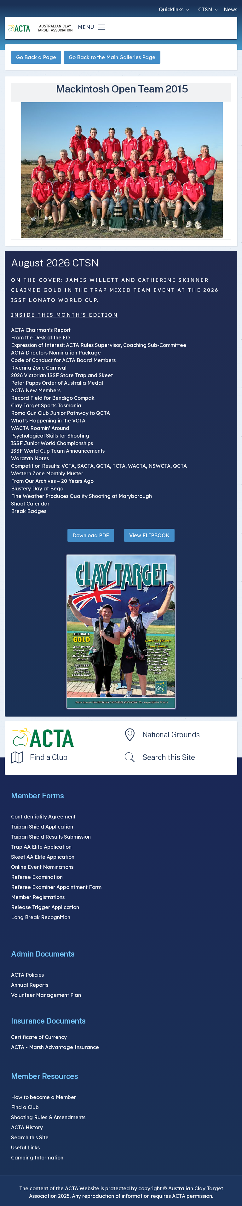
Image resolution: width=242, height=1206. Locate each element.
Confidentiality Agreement (43, 816)
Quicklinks (172, 9)
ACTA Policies (27, 975)
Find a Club (48, 757)
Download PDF (90, 535)
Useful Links (25, 1147)
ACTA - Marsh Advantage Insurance (55, 1047)
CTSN (205, 9)
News (230, 9)
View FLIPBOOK (149, 535)
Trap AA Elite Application (41, 847)
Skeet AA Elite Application (42, 857)
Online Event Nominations (42, 867)
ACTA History (27, 1127)
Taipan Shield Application (42, 827)
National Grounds (171, 734)
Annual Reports (29, 985)
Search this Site (168, 757)
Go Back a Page (36, 57)
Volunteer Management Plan (46, 995)
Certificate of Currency (39, 1037)
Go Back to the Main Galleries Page (112, 57)
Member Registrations (38, 897)
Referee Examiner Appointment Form (56, 887)
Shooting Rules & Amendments (48, 1117)
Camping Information (37, 1157)
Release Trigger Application (45, 907)
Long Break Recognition (40, 917)
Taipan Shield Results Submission (51, 837)
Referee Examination (37, 877)
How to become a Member (43, 1097)
